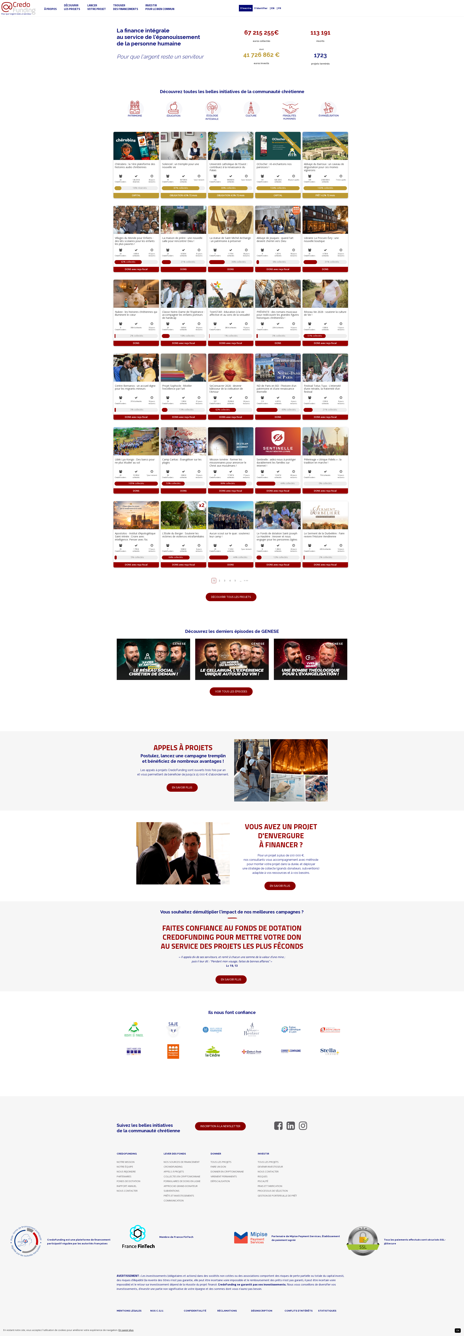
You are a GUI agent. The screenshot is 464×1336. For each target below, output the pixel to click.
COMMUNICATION (174, 1200)
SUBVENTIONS (171, 1190)
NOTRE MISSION (125, 1162)
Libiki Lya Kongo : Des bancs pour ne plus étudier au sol (135, 461)
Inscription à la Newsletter (220, 1126)
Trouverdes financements (125, 7)
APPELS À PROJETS (174, 1171)
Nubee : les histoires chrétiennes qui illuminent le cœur (136, 313)
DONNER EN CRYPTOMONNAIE (227, 1171)
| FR (279, 8)
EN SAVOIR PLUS (280, 885)
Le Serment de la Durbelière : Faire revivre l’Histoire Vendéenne (324, 535)
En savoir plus (126, 1330)
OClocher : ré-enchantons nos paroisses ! (274, 165)
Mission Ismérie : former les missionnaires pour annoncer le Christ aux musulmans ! (228, 462)
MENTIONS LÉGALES (129, 1310)
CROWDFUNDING (173, 1166)
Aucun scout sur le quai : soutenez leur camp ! (230, 535)
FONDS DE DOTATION (128, 1181)
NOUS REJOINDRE (126, 1171)
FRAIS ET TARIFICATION (270, 1186)
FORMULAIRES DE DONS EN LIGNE (182, 1181)
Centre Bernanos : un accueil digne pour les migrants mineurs (135, 387)
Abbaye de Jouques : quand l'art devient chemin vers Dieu (275, 239)
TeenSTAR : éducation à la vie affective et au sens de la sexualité (230, 313)
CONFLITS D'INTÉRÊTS (299, 1310)
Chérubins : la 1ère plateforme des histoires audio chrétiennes (135, 165)
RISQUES (263, 1176)
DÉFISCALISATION (220, 1181)
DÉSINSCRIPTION (261, 1310)
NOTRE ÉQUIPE (125, 1166)
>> (247, 580)
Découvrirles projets (72, 7)
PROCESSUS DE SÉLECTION (273, 1190)
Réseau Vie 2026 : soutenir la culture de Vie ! (325, 313)
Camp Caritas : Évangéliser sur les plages (182, 461)
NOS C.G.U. (157, 1310)
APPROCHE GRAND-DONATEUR (181, 1186)
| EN (272, 8)
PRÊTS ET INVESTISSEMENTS (179, 1195)
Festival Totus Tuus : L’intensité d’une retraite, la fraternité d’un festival (322, 389)
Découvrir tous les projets (231, 597)
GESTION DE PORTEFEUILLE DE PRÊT (277, 1195)
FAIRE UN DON (218, 1166)
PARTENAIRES (124, 1176)
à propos (50, 9)
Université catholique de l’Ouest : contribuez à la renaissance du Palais (229, 167)
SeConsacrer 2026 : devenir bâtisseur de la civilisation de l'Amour (226, 389)
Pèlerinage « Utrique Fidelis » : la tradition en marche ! (322, 461)
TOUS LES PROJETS (221, 1162)
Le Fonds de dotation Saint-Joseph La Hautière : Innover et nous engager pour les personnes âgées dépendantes (277, 538)
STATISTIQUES (327, 1310)
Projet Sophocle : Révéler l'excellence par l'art (177, 387)
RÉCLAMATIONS (227, 1310)
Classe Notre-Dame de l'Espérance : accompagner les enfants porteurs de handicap (183, 315)
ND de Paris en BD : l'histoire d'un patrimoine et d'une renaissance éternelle (276, 389)
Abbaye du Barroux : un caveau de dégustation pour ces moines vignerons (324, 167)
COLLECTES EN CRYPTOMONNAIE (182, 1176)
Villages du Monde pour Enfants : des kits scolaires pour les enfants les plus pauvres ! (135, 241)
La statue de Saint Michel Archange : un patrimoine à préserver (230, 239)
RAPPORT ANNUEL (127, 1186)
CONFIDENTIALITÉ (195, 1310)
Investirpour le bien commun (159, 7)
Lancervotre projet (96, 7)
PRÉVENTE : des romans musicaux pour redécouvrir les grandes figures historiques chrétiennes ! (278, 315)
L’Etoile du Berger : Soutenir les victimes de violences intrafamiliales (183, 535)
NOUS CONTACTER (127, 1190)
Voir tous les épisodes (231, 691)
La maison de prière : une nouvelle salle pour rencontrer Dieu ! (182, 239)
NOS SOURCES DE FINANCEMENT (182, 1162)
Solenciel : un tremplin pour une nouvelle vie (180, 165)
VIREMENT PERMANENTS (224, 1176)
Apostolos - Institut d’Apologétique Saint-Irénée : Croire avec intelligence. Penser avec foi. (135, 536)
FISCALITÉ (263, 1181)
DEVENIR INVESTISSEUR (270, 1166)
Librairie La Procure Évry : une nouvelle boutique (321, 239)
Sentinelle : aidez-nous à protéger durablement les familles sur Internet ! (276, 462)
